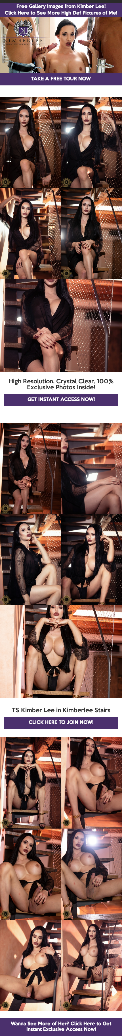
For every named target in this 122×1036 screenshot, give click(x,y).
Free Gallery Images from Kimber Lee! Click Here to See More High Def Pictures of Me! (61, 10)
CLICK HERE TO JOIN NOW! (61, 722)
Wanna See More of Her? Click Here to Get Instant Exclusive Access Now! (61, 1027)
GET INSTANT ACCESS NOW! (61, 400)
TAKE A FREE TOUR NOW (61, 79)
